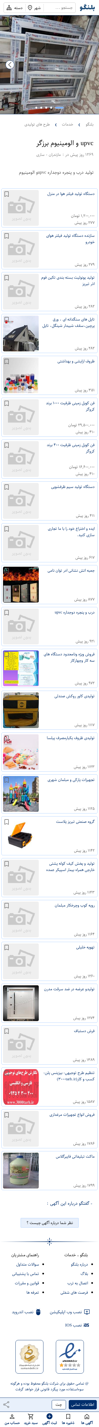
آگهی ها (87, 1423)
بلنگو (90, 124)
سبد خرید (31, 1423)
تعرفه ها (32, 1292)
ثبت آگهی (49, 1423)
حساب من (12, 1423)
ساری (40, 154)
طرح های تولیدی (37, 124)
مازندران (55, 154)
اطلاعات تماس (82, 1404)
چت (59, 1404)
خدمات (67, 124)
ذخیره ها (68, 1423)
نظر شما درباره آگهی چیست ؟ (49, 1223)
